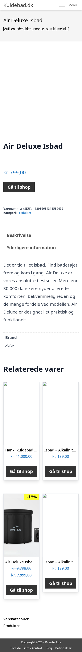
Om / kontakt (33, 648)
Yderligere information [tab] (31, 247)
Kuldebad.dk (18, 5)
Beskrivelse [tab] (19, 235)
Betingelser (63, 648)
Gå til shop (19, 187)
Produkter (24, 213)
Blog (49, 648)
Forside (16, 648)
